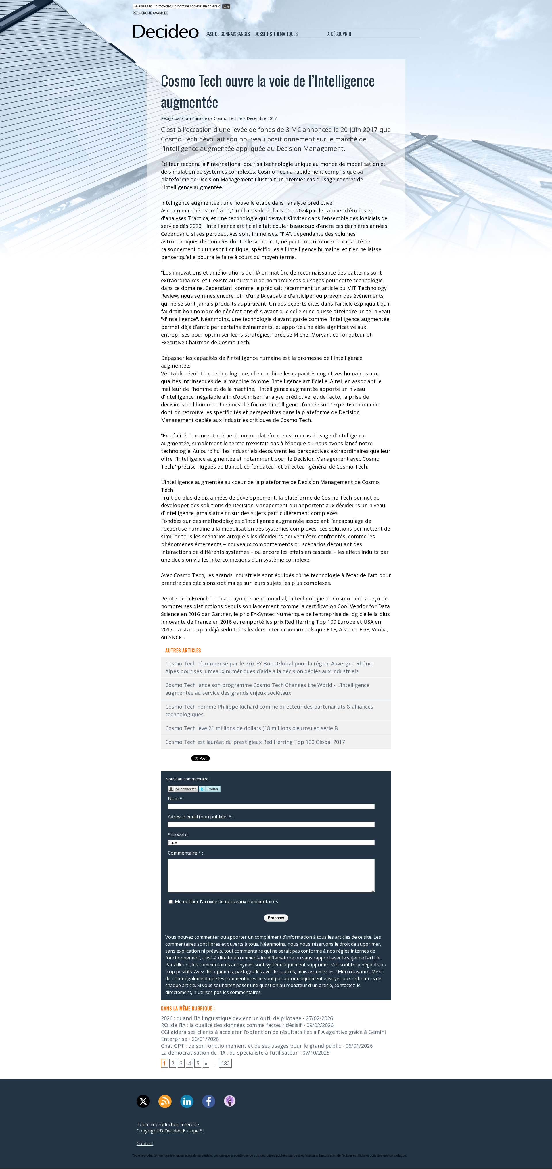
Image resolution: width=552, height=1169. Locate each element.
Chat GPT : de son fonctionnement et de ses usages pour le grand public (251, 1045)
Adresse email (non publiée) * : (200, 816)
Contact (145, 1143)
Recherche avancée (150, 13)
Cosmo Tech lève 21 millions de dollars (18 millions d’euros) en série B (251, 728)
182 (225, 1063)
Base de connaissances (227, 33)
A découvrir (339, 33)
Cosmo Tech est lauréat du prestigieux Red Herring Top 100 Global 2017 (255, 741)
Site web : (178, 835)
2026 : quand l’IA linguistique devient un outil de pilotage (231, 1018)
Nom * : (176, 798)
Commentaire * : (185, 853)
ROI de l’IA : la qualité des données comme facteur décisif (231, 1025)
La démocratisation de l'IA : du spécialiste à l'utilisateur (229, 1052)
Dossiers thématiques (276, 33)
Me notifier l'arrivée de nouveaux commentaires (226, 901)
